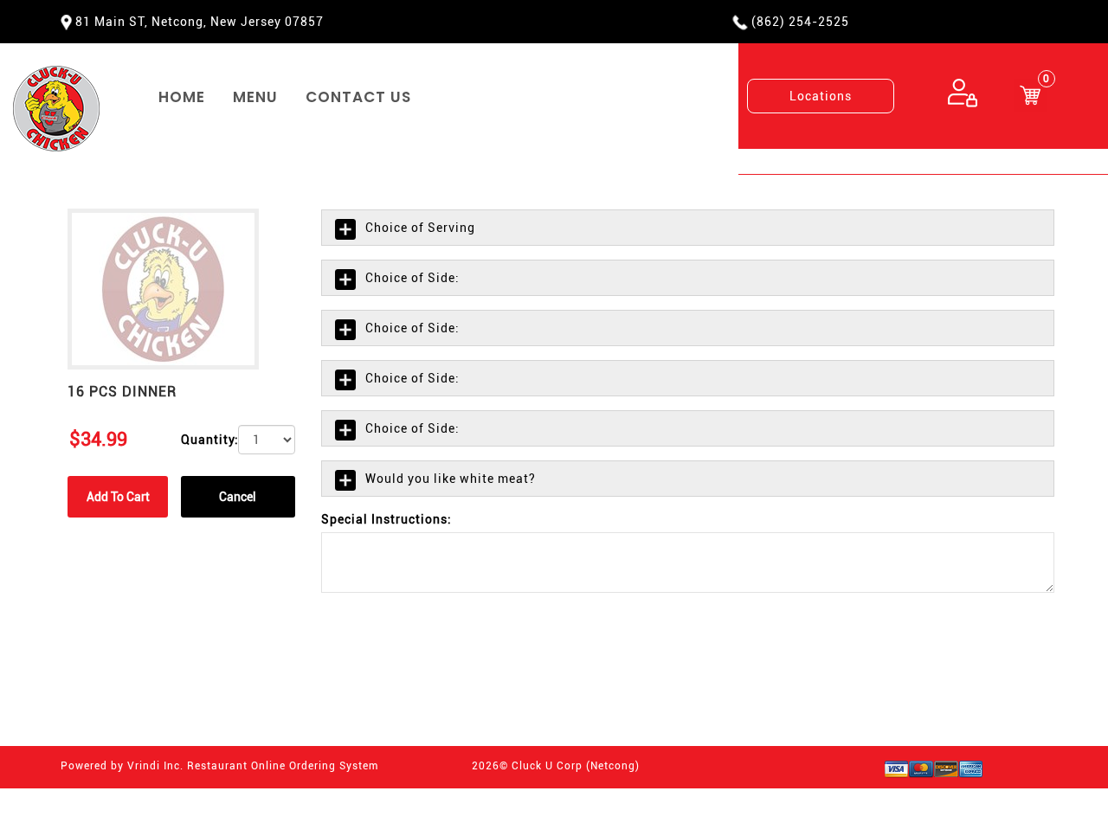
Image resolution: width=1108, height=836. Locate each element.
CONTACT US (358, 97)
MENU (255, 97)
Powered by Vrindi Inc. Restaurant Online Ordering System (219, 766)
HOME (181, 97)
